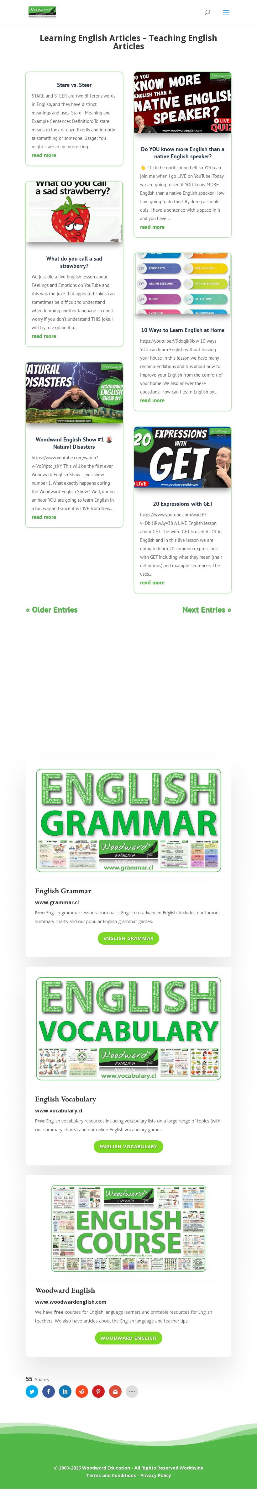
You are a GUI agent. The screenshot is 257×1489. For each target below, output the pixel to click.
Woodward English (129, 1338)
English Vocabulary (128, 1146)
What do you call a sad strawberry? (74, 262)
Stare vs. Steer (74, 84)
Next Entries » (206, 609)
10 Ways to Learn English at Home (182, 330)
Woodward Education (106, 1468)
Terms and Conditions (111, 1475)
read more (44, 155)
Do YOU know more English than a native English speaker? (182, 152)
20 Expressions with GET (183, 503)
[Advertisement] (128, 684)
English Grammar (128, 938)
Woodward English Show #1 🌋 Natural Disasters (74, 443)
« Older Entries (51, 609)
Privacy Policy (155, 1475)
